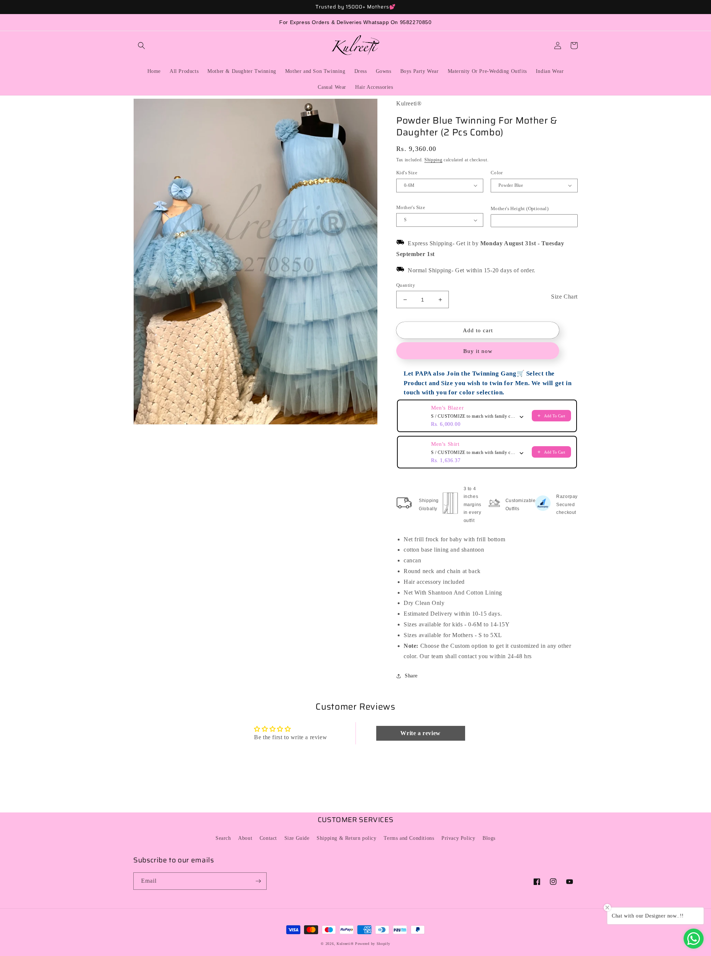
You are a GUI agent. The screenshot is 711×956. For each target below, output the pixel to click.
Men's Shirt (445, 444)
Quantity (405, 285)
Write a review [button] (420, 733)
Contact (268, 838)
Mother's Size (410, 207)
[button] (141, 45)
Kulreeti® (345, 944)
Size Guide (297, 838)
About (245, 838)
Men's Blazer (447, 408)
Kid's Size (406, 172)
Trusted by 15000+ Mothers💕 (356, 7)
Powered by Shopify (372, 944)
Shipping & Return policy (346, 838)
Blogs (489, 838)
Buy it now (478, 351)
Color (497, 172)
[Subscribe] (258, 881)
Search (223, 838)
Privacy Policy (458, 838)
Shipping (433, 159)
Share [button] (411, 676)
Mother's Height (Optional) (519, 208)
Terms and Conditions (409, 838)
